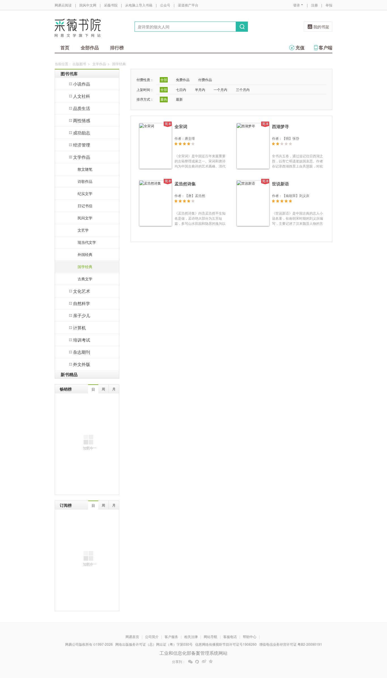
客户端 (325, 47)
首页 (64, 47)
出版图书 (79, 63)
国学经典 (85, 266)
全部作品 (90, 47)
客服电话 (230, 636)
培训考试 (81, 340)
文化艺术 (81, 291)
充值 (300, 47)
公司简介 (152, 636)
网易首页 (132, 636)
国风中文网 (87, 5)
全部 (163, 79)
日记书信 (85, 205)
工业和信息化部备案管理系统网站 (193, 653)
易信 (197, 661)
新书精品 (69, 374)
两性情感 (81, 120)
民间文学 (85, 218)
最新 (179, 99)
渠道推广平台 (188, 5)
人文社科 (81, 96)
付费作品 (205, 79)
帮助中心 (249, 636)
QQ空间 (211, 661)
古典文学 (85, 278)
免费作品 (183, 79)
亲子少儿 (81, 315)
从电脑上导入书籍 (138, 5)
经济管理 (81, 145)
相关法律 (191, 636)
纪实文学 (85, 193)
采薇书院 (111, 5)
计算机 (79, 327)
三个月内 (243, 89)
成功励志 (81, 132)
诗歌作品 (85, 181)
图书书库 (69, 74)
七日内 (181, 89)
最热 (163, 99)
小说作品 (81, 84)
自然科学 (81, 303)
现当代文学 (87, 242)
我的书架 (321, 26)
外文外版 (81, 364)
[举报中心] (348, 645)
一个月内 (220, 89)
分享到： (179, 661)
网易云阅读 (63, 5)
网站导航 (210, 636)
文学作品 (99, 63)
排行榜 (117, 47)
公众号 (165, 5)
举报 (329, 5)
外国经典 (85, 254)
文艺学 (83, 230)
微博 (204, 661)
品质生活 (81, 108)
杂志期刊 (81, 352)
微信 (190, 661)
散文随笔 (85, 169)
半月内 (200, 89)
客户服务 (171, 636)
